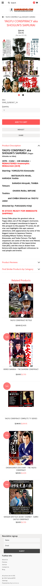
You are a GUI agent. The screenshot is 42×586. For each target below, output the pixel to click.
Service (4, 564)
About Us (5, 559)
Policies (4, 562)
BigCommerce (14, 583)
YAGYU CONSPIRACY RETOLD (21, 320)
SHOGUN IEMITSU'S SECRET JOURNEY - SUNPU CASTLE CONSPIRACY (21, 518)
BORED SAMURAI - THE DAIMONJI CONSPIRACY (21, 369)
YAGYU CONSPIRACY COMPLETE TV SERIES (21, 418)
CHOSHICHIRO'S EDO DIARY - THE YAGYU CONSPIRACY (21, 469)
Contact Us (5, 567)
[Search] (8, 2)
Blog (3, 569)
